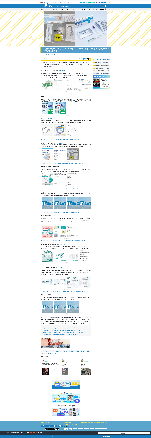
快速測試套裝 (58, 351)
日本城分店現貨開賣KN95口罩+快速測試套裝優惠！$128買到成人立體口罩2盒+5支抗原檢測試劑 (62, 332)
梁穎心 (44, 58)
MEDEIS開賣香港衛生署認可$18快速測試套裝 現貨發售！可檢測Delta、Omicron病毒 (60, 334)
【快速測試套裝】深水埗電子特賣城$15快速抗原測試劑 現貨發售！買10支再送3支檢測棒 (61, 330)
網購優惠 (71, 351)
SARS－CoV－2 (49, 353)
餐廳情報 (66, 424)
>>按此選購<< (62, 70)
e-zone (68, 2)
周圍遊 (89, 9)
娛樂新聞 (67, 6)
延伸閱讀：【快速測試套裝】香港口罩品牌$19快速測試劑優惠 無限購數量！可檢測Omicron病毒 (62, 163)
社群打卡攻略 (92, 2)
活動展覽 (66, 422)
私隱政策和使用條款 (33, 432)
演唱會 (42, 9)
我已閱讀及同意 (124, 433)
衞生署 (88, 351)
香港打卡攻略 (103, 9)
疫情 (47, 351)
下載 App (103, 2)
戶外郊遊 (71, 424)
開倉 (73, 422)
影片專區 (84, 9)
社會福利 (76, 424)
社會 (106, 422)
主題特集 (109, 9)
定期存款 (71, 6)
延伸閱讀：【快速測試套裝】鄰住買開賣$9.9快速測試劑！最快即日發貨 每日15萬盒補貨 (60, 139)
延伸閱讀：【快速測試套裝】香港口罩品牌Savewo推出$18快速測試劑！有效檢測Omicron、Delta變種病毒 (64, 265)
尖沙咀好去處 (77, 422)
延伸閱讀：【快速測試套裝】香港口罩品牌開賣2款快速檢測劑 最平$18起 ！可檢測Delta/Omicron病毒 (63, 94)
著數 (43, 351)
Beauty (60, 2)
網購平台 (77, 351)
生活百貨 (53, 54)
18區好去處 (95, 9)
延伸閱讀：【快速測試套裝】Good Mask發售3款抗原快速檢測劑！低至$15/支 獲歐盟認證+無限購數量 (63, 188)
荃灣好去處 (96, 422)
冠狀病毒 (83, 351)
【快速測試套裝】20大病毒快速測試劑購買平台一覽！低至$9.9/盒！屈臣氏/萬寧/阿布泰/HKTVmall (63, 329)
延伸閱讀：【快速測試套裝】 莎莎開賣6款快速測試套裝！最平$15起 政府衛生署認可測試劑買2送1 (62, 212)
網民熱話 (66, 428)
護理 (56, 353)
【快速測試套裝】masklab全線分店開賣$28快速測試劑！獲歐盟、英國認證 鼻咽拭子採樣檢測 (62, 327)
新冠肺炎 (52, 351)
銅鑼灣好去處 (84, 422)
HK (47, 2)
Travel (51, 2)
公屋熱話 (62, 6)
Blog (64, 2)
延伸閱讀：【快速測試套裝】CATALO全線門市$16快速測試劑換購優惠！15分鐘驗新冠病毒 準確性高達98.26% (65, 240)
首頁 (43, 54)
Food (56, 2)
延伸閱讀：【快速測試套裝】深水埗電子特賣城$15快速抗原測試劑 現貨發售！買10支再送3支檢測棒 (62, 316)
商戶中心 (97, 2)
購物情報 (47, 54)
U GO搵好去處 (84, 2)
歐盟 (43, 353)
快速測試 (65, 351)
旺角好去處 (101, 422)
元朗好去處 (90, 422)
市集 (70, 422)
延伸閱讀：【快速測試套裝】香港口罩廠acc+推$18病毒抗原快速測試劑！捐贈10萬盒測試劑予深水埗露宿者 (64, 291)
